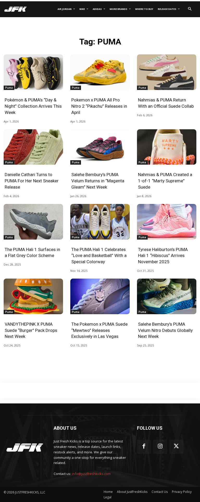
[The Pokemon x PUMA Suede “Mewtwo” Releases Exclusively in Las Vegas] (100, 296)
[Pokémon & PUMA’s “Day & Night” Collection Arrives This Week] (33, 72)
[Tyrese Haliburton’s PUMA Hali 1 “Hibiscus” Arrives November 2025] (166, 222)
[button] (189, 9)
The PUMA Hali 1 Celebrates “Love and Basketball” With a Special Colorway (99, 256)
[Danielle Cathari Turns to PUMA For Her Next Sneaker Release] (33, 147)
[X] (176, 447)
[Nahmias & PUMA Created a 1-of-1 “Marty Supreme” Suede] (166, 147)
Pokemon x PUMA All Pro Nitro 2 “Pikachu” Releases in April (99, 106)
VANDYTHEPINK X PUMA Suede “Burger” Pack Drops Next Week (31, 330)
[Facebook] (144, 447)
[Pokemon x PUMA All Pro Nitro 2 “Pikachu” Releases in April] (100, 72)
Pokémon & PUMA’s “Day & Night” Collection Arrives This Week (33, 106)
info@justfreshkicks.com (91, 473)
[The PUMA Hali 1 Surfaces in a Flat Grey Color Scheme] (33, 222)
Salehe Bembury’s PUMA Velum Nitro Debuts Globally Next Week (165, 330)
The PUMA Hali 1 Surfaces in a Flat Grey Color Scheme (32, 252)
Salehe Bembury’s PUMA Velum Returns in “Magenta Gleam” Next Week (97, 181)
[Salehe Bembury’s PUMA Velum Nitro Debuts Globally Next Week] (166, 296)
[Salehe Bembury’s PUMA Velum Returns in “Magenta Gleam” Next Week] (100, 147)
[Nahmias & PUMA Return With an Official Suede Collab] (166, 72)
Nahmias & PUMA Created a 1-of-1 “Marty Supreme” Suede (165, 181)
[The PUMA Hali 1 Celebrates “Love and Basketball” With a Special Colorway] (100, 222)
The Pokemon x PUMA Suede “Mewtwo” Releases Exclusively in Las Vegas (99, 330)
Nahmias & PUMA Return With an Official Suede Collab (166, 103)
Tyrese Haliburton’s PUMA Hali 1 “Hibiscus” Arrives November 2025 (163, 256)
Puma (9, 87)
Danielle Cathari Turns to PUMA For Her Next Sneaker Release (32, 181)
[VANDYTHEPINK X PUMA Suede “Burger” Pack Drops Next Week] (33, 296)
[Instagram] (160, 447)
